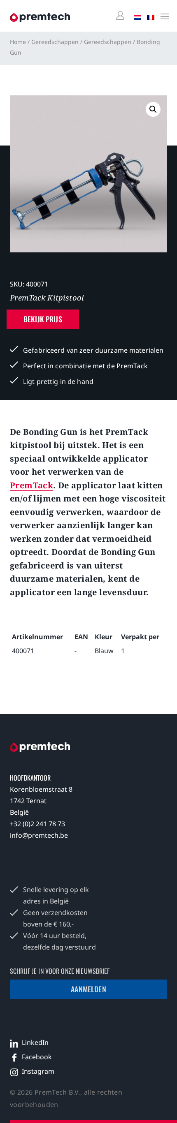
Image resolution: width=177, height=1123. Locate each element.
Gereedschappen (55, 42)
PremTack (31, 485)
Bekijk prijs (42, 319)
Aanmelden (88, 989)
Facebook (37, 1056)
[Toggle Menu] (162, 16)
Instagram (38, 1071)
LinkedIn (35, 1042)
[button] (153, 109)
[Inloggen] (121, 15)
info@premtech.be (39, 835)
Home (18, 42)
